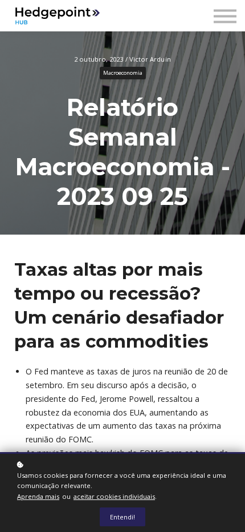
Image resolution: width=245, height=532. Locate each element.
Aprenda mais (38, 496)
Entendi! (122, 517)
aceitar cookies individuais (114, 496)
